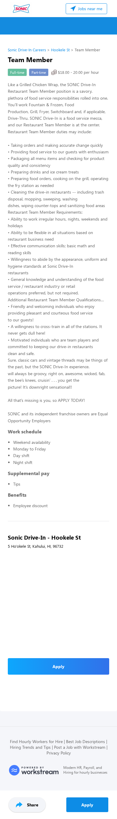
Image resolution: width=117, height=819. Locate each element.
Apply (87, 805)
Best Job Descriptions (85, 741)
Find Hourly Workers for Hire (36, 741)
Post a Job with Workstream (79, 747)
